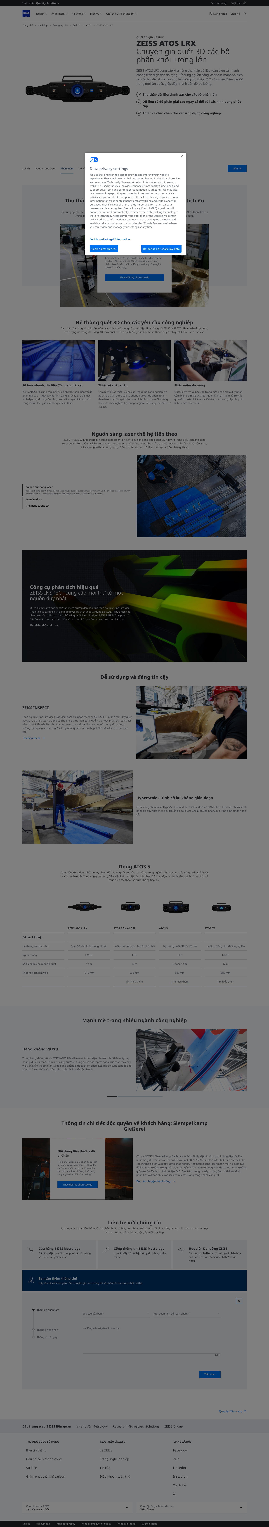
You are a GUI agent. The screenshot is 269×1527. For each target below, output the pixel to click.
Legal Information (118, 239)
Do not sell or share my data (161, 249)
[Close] (181, 156)
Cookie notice (98, 239)
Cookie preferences (104, 249)
